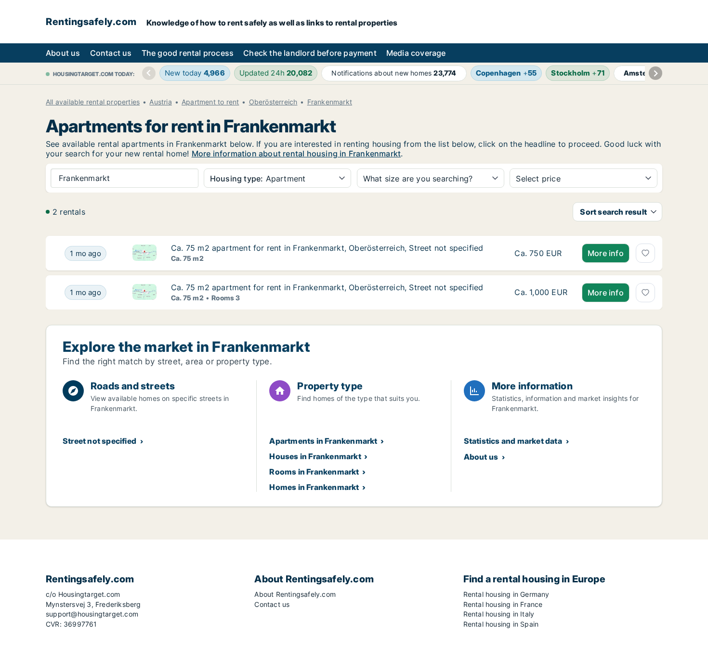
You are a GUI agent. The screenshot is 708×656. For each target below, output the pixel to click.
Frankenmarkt (329, 102)
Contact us (111, 53)
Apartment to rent (210, 102)
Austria (160, 102)
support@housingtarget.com (92, 614)
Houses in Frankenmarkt (315, 456)
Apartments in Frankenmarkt (323, 441)
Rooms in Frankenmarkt (314, 471)
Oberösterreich (273, 102)
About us (63, 53)
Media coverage (416, 53)
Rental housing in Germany (506, 594)
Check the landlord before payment (310, 53)
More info (606, 253)
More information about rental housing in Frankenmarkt (296, 153)
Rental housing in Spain (501, 624)
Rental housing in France (503, 604)
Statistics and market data (513, 441)
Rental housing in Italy (499, 614)
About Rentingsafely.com (295, 594)
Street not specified (99, 441)
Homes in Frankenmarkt (314, 487)
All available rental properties (93, 102)
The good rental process (188, 53)
